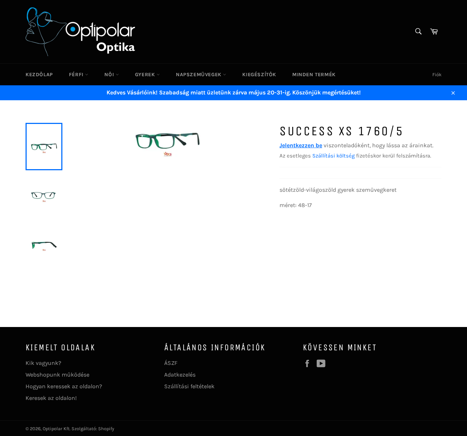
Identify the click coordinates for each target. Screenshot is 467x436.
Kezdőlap (39, 74)
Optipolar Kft (56, 428)
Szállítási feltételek (189, 386)
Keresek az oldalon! (51, 397)
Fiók (436, 74)
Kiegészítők (259, 74)
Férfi (77, 74)
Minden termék (314, 74)
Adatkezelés (180, 374)
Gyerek (146, 74)
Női (109, 74)
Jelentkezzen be (300, 145)
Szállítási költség (333, 155)
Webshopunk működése (57, 374)
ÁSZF (170, 362)
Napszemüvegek (199, 74)
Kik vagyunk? (43, 362)
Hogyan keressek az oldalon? (64, 386)
